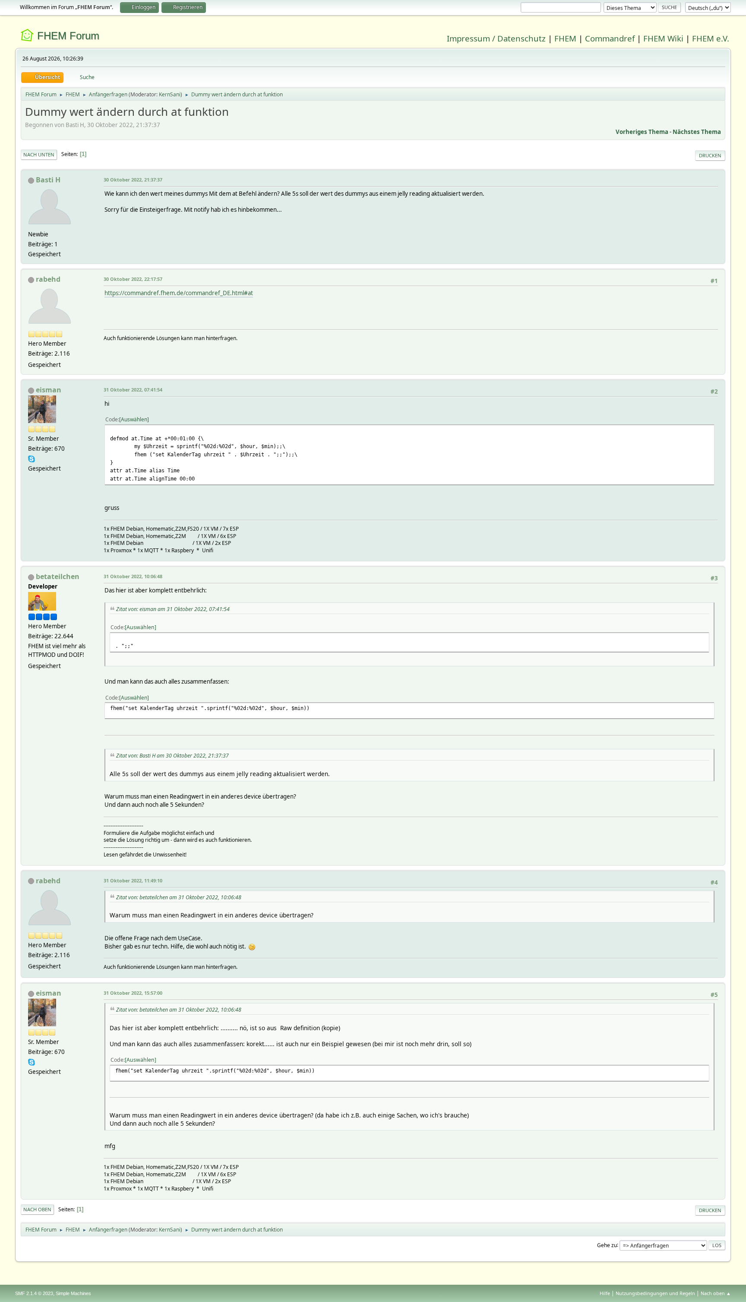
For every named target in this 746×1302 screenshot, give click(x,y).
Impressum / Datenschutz (496, 38)
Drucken (710, 155)
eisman (48, 390)
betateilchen (57, 576)
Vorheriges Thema (642, 132)
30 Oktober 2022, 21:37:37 (133, 179)
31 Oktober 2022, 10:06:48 (133, 576)
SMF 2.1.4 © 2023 (34, 1293)
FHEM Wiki (663, 38)
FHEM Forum (68, 35)
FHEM (565, 38)
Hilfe (605, 1293)
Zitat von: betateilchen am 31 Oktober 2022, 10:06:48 (178, 897)
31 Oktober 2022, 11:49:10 (133, 880)
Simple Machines (73, 1293)
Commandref (610, 38)
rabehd (48, 279)
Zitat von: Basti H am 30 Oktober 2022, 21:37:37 (172, 755)
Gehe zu (607, 1244)
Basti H (48, 180)
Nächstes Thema (697, 132)
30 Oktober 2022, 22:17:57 (133, 279)
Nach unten (38, 154)
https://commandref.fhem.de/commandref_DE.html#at (178, 293)
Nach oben (37, 1209)
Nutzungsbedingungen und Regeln (655, 1293)
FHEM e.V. (710, 38)
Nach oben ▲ (716, 1293)
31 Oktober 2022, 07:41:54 (133, 389)
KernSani (169, 94)
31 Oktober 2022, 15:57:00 (133, 993)
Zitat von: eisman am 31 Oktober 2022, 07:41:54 (173, 609)
